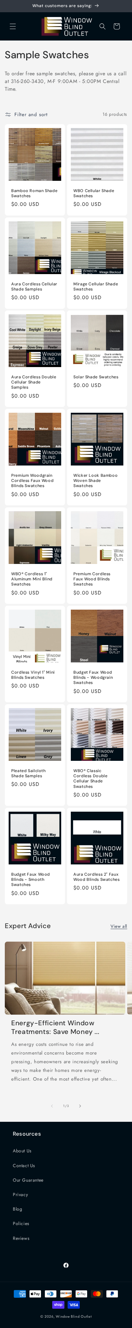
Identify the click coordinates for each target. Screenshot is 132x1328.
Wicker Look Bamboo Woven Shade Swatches (95, 480)
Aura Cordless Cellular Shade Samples (34, 286)
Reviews (21, 1238)
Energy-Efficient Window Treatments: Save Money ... (55, 1027)
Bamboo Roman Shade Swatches (34, 193)
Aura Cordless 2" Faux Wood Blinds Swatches (96, 877)
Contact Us (24, 1165)
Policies (21, 1223)
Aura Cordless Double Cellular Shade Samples (33, 382)
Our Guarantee (28, 1180)
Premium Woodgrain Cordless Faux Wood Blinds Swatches (32, 480)
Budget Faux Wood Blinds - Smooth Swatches (30, 879)
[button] (13, 26)
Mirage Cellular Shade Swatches (95, 286)
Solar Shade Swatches (96, 377)
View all (119, 926)
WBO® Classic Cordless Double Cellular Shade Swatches (90, 778)
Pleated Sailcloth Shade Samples (28, 773)
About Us (22, 1151)
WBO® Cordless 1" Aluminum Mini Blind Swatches (32, 579)
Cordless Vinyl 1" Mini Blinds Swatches (33, 675)
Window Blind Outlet (74, 1316)
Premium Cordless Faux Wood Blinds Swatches (92, 579)
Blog (17, 1209)
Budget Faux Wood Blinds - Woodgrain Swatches (93, 677)
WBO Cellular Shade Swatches (93, 193)
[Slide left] (52, 1106)
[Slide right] (80, 1106)
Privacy (20, 1194)
